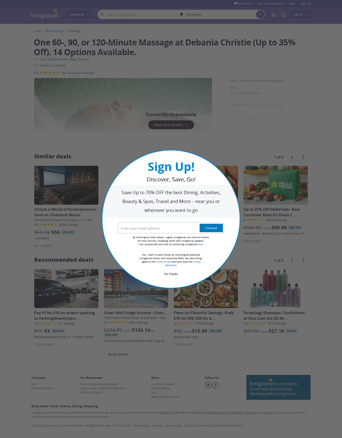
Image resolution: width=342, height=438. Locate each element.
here (200, 244)
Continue (211, 228)
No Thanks (171, 274)
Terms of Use (163, 261)
